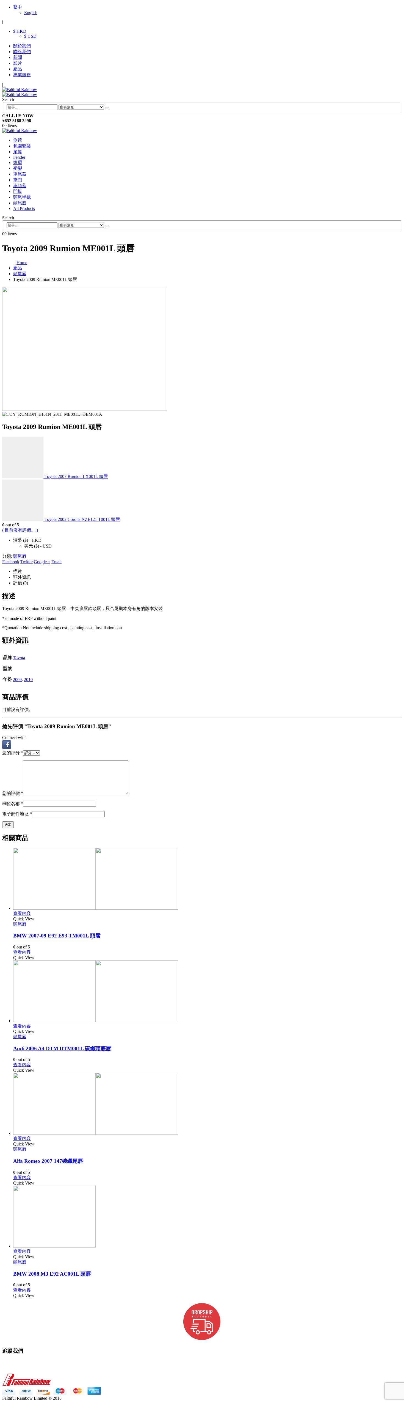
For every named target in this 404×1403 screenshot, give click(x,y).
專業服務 (22, 74)
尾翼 (17, 151)
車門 (17, 179)
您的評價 (12, 793)
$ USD (30, 36)
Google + (42, 561)
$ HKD (19, 31)
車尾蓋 (19, 174)
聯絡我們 (22, 51)
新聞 (17, 57)
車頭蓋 (19, 185)
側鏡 (17, 140)
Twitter (26, 561)
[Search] (107, 108)
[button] (6, 747)
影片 (17, 63)
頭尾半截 (22, 197)
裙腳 (17, 168)
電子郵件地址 (17, 813)
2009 (17, 679)
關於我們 (22, 45)
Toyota (19, 657)
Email (56, 561)
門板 (17, 191)
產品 (17, 69)
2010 (28, 679)
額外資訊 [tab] (22, 577)
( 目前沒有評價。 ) (20, 530)
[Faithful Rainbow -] (19, 92)
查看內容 (22, 913)
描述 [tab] (17, 571)
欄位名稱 (12, 803)
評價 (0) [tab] (20, 583)
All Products (24, 208)
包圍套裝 (22, 146)
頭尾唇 (19, 203)
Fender (19, 157)
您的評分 (12, 752)
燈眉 (17, 162)
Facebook (10, 561)
